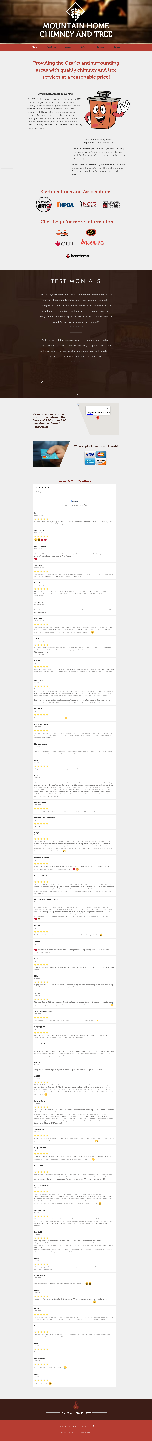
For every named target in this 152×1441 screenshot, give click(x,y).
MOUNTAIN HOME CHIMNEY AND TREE (75, 30)
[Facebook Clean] (93, 1426)
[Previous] (42, 383)
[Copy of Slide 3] (80, 394)
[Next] (110, 383)
